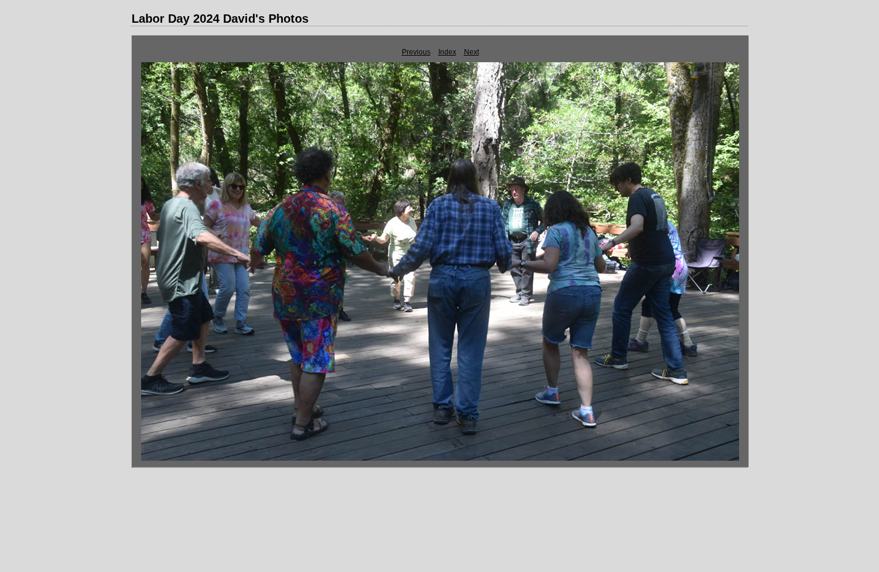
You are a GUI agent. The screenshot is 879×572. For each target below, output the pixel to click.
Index (447, 52)
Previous (416, 52)
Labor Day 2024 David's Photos (220, 18)
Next (471, 52)
